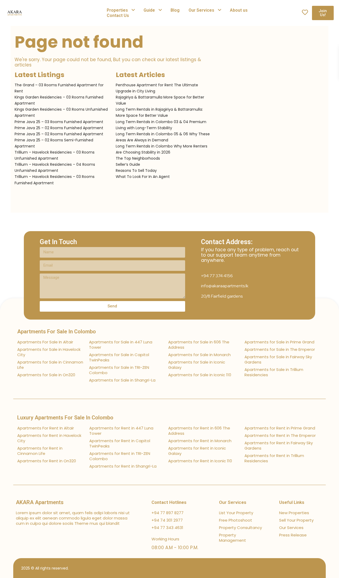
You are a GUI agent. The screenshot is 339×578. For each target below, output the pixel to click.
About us (239, 10)
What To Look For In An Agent (143, 176)
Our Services (201, 10)
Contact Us (118, 15)
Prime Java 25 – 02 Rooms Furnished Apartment (59, 128)
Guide (149, 10)
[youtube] (309, 568)
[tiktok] (290, 568)
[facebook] (281, 568)
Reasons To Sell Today (136, 170)
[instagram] (318, 568)
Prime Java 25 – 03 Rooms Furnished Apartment (59, 121)
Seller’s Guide (128, 164)
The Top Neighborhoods (138, 158)
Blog (175, 10)
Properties (117, 10)
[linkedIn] (300, 568)
